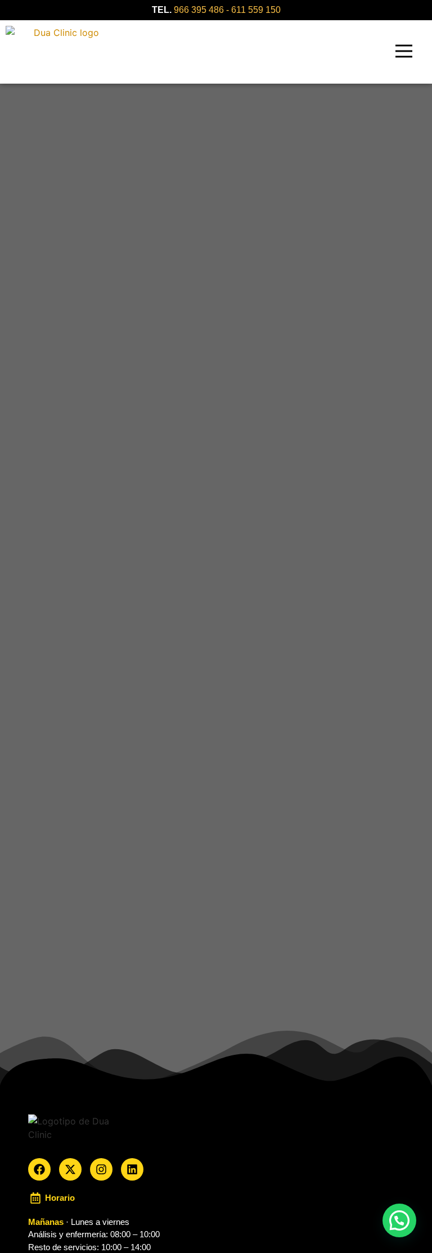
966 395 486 (199, 10)
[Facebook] (39, 1169)
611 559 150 (256, 10)
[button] (404, 52)
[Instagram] (101, 1169)
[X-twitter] (70, 1169)
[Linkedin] (132, 1169)
